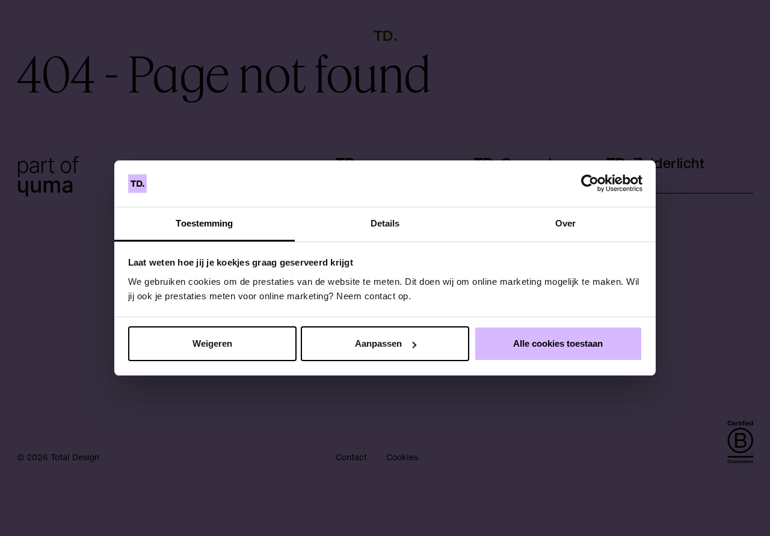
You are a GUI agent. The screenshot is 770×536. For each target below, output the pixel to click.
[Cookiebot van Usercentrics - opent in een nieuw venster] (589, 184)
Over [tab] (565, 223)
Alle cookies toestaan (558, 343)
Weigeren (212, 343)
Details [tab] (385, 223)
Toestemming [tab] (204, 223)
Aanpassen (378, 343)
